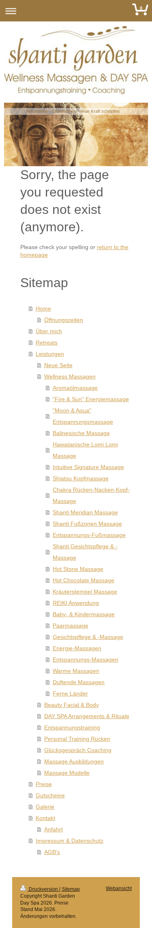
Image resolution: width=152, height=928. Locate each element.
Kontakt (45, 818)
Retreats (47, 342)
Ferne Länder (70, 693)
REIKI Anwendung (76, 603)
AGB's (52, 852)
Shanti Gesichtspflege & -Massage (85, 552)
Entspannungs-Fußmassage (89, 535)
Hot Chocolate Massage (83, 580)
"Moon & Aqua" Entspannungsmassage (83, 416)
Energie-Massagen (77, 648)
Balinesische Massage (81, 433)
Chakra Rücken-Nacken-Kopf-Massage (91, 495)
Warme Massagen (76, 671)
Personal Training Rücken (77, 739)
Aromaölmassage (75, 388)
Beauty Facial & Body (71, 705)
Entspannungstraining (72, 727)
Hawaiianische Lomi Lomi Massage (85, 450)
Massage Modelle (67, 772)
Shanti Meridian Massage (85, 512)
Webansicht (119, 888)
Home (43, 308)
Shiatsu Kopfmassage (81, 478)
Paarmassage (70, 625)
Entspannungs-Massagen (85, 659)
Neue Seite (58, 365)
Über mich (49, 331)
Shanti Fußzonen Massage (87, 523)
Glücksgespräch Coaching (77, 750)
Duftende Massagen (79, 682)
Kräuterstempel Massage (85, 591)
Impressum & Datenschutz (69, 840)
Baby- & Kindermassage (84, 614)
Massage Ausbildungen (74, 761)
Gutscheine (50, 795)
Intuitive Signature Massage (88, 467)
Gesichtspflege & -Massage (88, 637)
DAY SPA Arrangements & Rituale (86, 716)
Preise (44, 784)
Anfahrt (53, 829)
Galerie (45, 806)
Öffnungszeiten (63, 320)
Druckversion (43, 889)
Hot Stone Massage (78, 569)
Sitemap (71, 889)
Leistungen (50, 354)
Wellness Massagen (70, 376)
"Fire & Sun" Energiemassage (91, 399)
